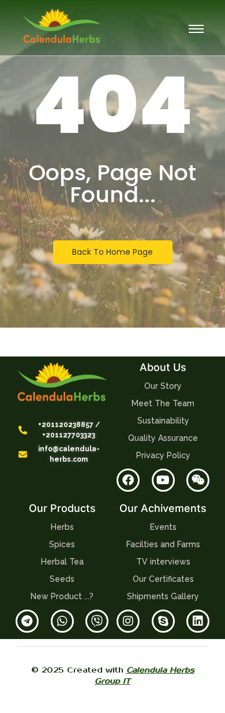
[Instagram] (128, 621)
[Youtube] (163, 480)
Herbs (62, 527)
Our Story (163, 386)
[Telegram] (27, 621)
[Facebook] (128, 480)
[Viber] (96, 621)
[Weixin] (197, 480)
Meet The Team (163, 403)
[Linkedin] (197, 621)
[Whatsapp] (62, 621)
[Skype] (163, 621)
